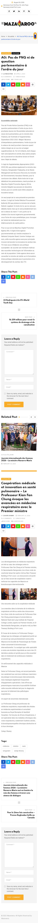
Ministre (15, 746)
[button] (31, 417)
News (12, 454)
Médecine (6, 746)
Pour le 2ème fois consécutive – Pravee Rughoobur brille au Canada (21, 815)
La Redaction (8, 74)
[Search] (35, 23)
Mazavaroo (5, 918)
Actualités (11, 36)
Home (3, 36)
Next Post (28, 317)
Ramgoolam (6, 751)
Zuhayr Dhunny (8, 515)
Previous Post (11, 297)
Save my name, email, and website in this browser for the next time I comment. (20, 396)
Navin (24, 746)
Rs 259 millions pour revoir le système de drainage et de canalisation (22, 322)
